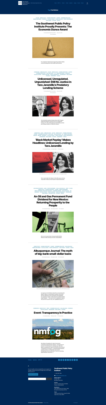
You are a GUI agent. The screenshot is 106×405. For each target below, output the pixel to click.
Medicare (39, 135)
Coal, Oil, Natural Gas (60, 188)
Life (55, 73)
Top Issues (54, 20)
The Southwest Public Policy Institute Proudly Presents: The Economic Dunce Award (53, 26)
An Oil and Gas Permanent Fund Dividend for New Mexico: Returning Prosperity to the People (53, 201)
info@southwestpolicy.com (61, 375)
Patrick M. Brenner (47, 208)
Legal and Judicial (49, 73)
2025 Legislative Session (38, 188)
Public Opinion (48, 20)
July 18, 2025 (60, 91)
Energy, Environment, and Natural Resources (43, 190)
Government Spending (57, 190)
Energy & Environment (63, 189)
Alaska (45, 188)
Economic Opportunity (51, 17)
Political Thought (37, 74)
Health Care (50, 134)
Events (48, 308)
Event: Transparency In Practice (53, 312)
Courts (67, 188)
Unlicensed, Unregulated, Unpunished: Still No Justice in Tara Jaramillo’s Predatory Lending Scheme (53, 83)
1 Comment (62, 208)
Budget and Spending (51, 188)
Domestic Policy (43, 17)
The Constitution (51, 193)
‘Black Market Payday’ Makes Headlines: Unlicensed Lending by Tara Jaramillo (53, 142)
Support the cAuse (33, 374)
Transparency (53, 75)
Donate (30, 359)
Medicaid (35, 135)
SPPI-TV (40, 359)
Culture (37, 17)
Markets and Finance (61, 73)
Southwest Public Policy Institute (51, 32)
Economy (58, 17)
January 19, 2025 (55, 208)
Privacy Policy (46, 402)
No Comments (53, 34)
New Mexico (67, 73)
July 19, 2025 (60, 32)
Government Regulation (65, 17)
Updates (58, 20)
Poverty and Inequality (54, 74)
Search (49, 378)
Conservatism (36, 308)
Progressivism (63, 74)
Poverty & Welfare (45, 74)
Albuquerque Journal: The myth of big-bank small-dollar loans (53, 252)
